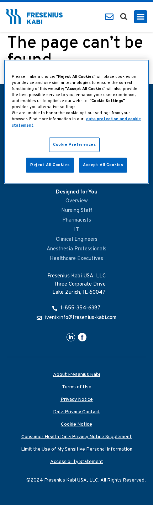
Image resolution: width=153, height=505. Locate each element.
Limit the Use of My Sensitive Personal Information (76, 449)
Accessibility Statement (76, 462)
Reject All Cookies (49, 165)
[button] (124, 16)
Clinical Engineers (76, 239)
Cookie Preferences (74, 144)
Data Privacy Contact (76, 412)
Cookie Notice (76, 424)
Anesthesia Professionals (76, 249)
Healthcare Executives (76, 258)
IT (76, 230)
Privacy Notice (76, 400)
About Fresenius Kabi (76, 375)
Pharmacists (76, 220)
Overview (76, 201)
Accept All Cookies (103, 165)
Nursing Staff (76, 210)
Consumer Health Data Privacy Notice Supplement (76, 437)
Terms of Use (76, 387)
